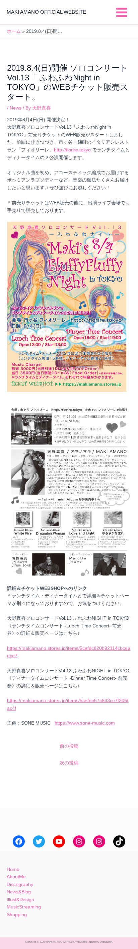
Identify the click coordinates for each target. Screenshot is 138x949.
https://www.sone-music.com (85, 723)
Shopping (17, 914)
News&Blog (19, 891)
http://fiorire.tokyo (73, 149)
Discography (20, 884)
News (15, 108)
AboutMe (16, 876)
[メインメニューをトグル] (122, 12)
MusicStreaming (24, 906)
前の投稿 (69, 746)
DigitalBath (106, 941)
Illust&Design (20, 899)
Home (13, 869)
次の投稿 (69, 762)
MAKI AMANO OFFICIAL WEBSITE (46, 12)
